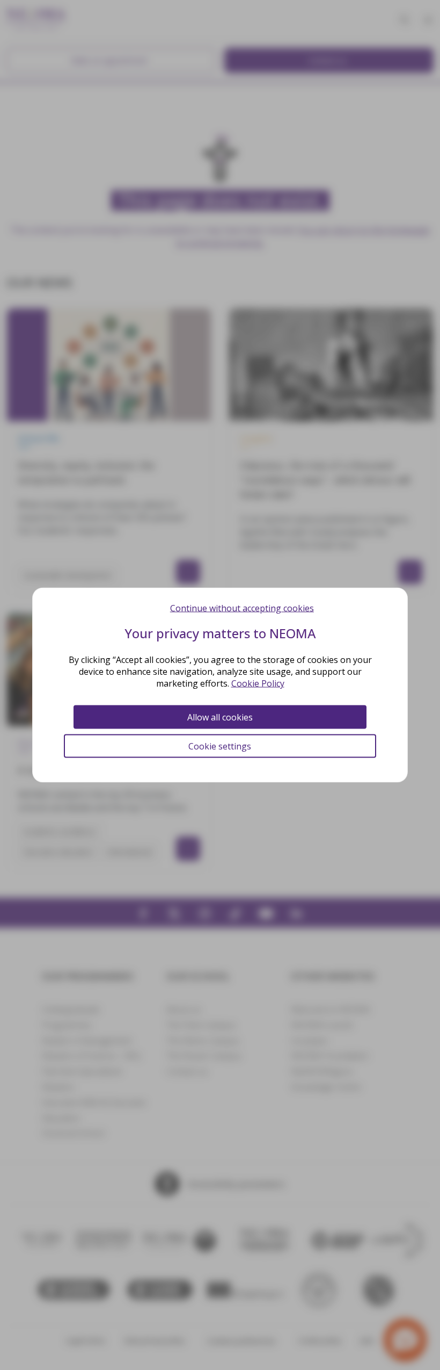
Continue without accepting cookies (242, 608)
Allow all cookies (220, 717)
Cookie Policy (257, 683)
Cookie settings (219, 746)
